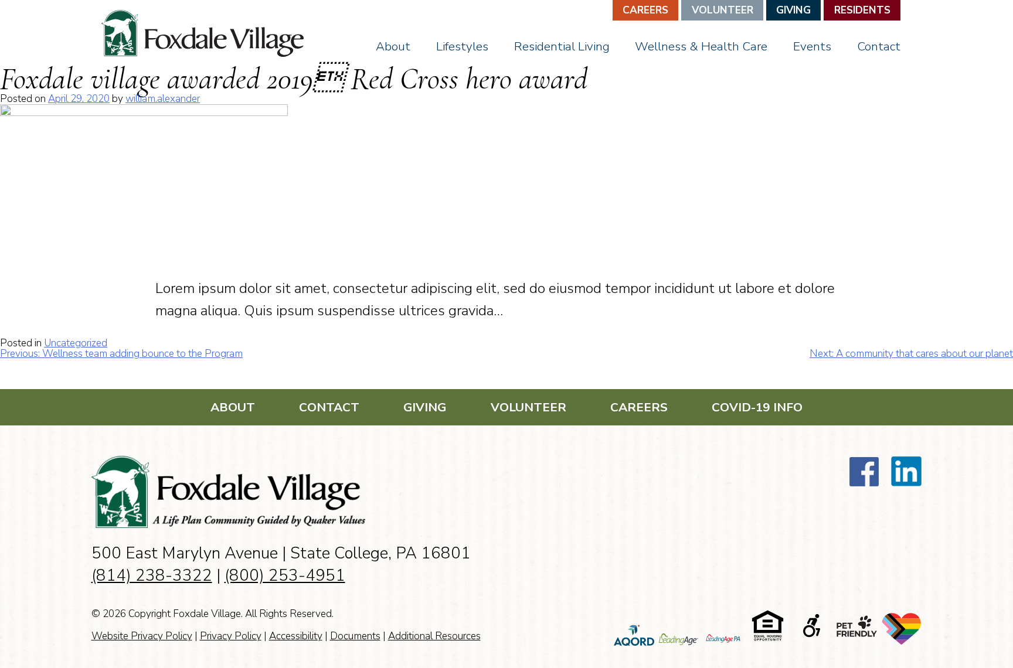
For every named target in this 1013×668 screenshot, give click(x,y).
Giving (793, 10)
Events (812, 46)
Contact (878, 46)
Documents (355, 636)
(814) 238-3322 (151, 575)
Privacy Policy (230, 636)
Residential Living (562, 46)
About (393, 46)
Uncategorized (75, 343)
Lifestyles (462, 46)
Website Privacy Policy (141, 636)
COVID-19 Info (757, 407)
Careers (645, 10)
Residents (862, 10)
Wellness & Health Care (701, 46)
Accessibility (295, 636)
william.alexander (162, 98)
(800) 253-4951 (285, 575)
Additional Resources (434, 636)
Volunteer (722, 10)
